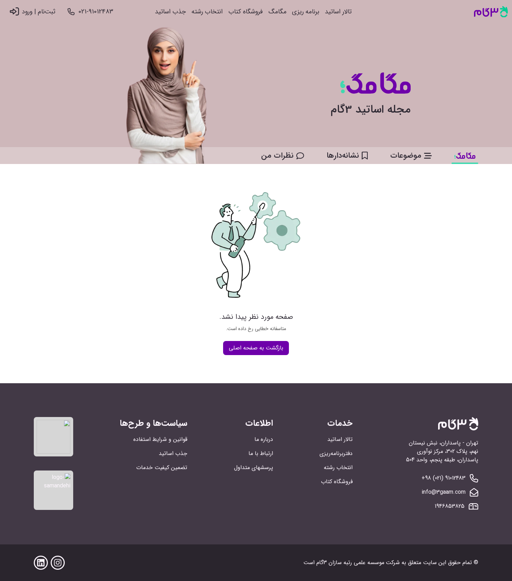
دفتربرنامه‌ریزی (336, 453)
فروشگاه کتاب (245, 12)
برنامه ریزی (305, 12)
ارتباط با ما (260, 453)
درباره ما (263, 439)
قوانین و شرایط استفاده (160, 439)
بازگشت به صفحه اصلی (256, 347)
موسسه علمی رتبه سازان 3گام (350, 562)
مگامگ (277, 12)
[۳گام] (491, 12)
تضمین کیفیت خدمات (161, 467)
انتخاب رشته (207, 12)
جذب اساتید (170, 12)
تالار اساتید (338, 12)
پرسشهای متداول (253, 467)
